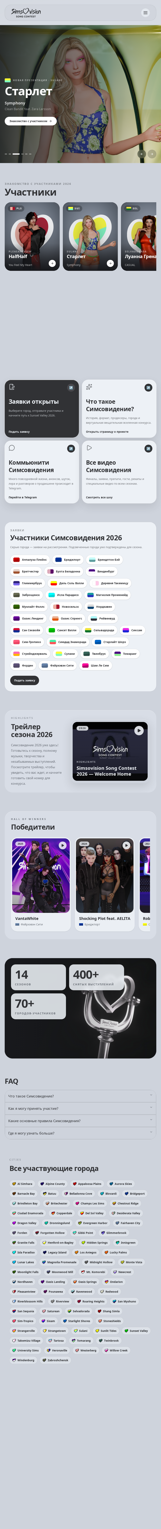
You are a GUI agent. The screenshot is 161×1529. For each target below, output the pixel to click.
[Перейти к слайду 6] (30, 154)
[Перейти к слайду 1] (6, 154)
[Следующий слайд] (152, 154)
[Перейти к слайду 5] (26, 154)
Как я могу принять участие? (33, 1108)
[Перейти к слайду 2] (10, 154)
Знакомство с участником (51, 121)
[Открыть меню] (145, 12)
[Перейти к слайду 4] (20, 154)
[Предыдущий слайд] (141, 154)
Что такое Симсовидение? (31, 1096)
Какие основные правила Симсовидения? (44, 1120)
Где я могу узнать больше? (31, 1133)
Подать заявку (24, 680)
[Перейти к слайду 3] (14, 154)
